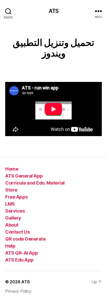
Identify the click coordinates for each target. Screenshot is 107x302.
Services (15, 211)
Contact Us (17, 232)
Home (11, 169)
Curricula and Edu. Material (35, 183)
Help (10, 246)
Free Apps (16, 197)
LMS (10, 204)
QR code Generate (25, 239)
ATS (53, 11)
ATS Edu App (19, 260)
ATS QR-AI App (21, 253)
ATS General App (24, 176)
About (11, 225)
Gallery (13, 218)
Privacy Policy (18, 291)
